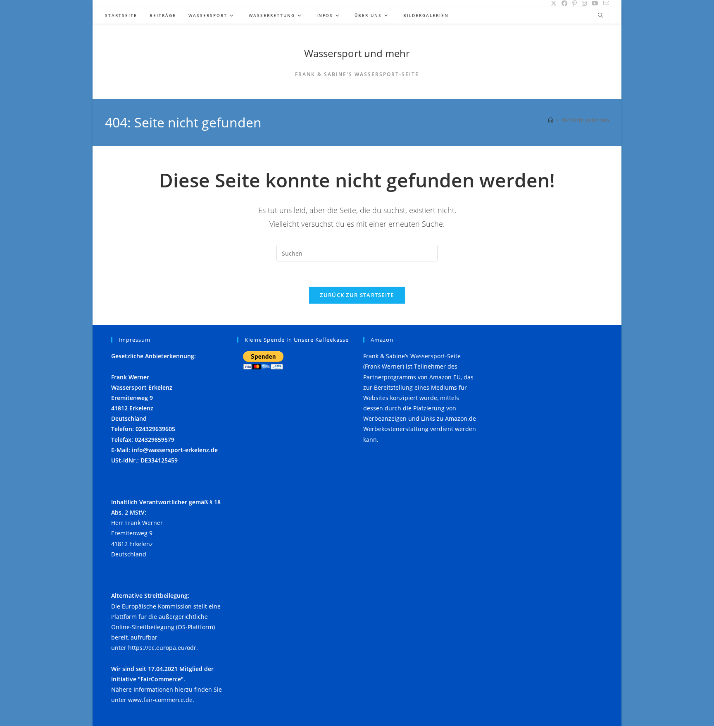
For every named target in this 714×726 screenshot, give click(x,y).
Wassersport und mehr (357, 53)
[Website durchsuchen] (600, 15)
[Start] (550, 120)
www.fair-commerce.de (160, 700)
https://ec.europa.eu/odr (162, 648)
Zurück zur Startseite (357, 295)
